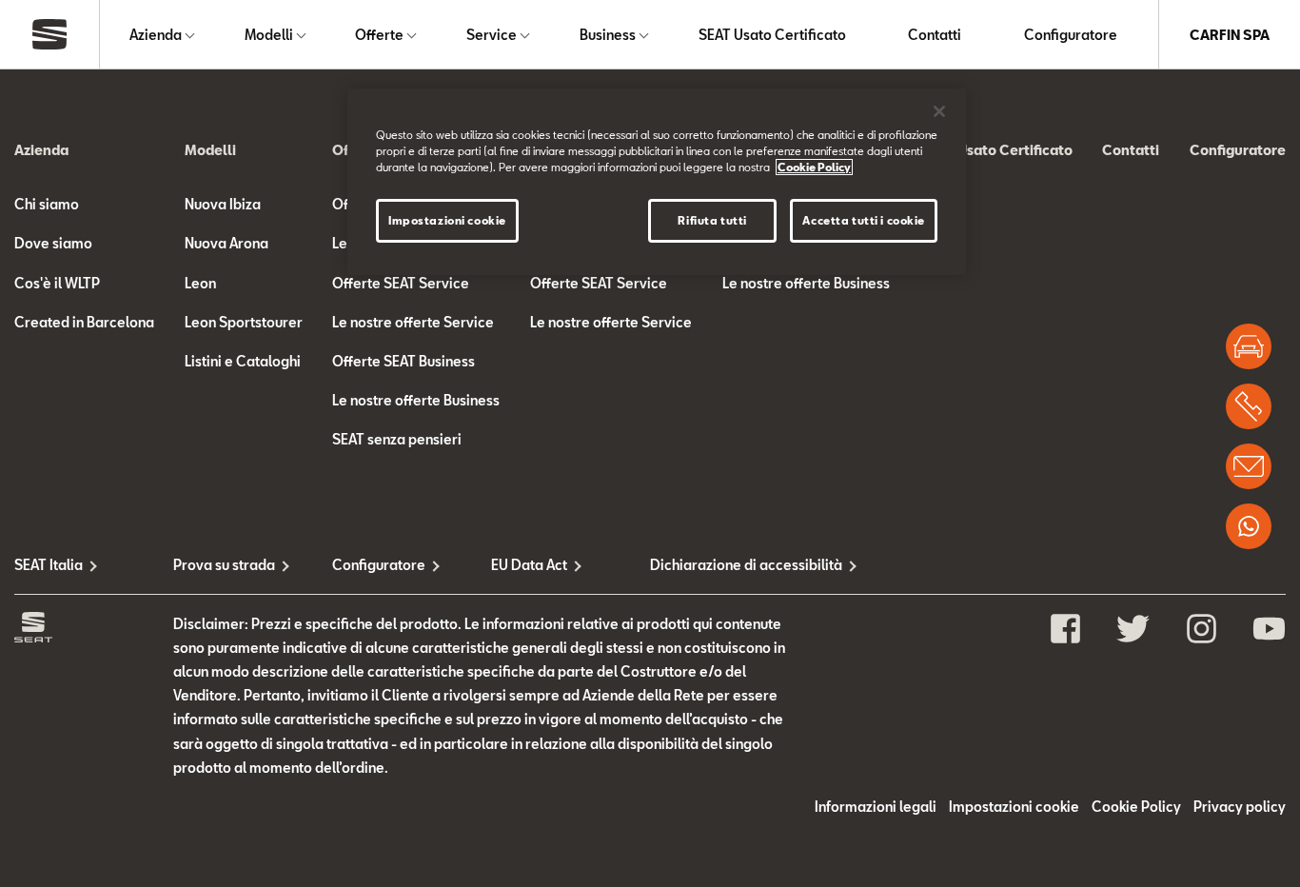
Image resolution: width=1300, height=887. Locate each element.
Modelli (269, 35)
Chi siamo (46, 204)
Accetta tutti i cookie (863, 220)
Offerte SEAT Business (403, 361)
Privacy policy (1239, 806)
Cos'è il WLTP (57, 283)
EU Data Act (529, 565)
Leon (200, 283)
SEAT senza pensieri (397, 439)
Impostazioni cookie (447, 220)
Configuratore (1070, 35)
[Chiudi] (939, 111)
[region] (656, 182)
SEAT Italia (48, 565)
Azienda (155, 35)
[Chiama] (1248, 406)
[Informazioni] (1248, 466)
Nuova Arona (226, 243)
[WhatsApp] (1248, 526)
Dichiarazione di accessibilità (729, 565)
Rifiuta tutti (712, 220)
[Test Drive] (1248, 346)
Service (491, 35)
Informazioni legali (875, 806)
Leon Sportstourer (244, 322)
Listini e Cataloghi (243, 361)
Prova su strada (224, 565)
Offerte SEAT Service (400, 283)
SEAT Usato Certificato (772, 35)
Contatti (934, 35)
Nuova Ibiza (223, 204)
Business (608, 35)
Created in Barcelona (84, 322)
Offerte (379, 35)
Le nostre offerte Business (416, 400)
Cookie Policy (1136, 806)
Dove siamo (53, 243)
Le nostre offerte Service (413, 322)
